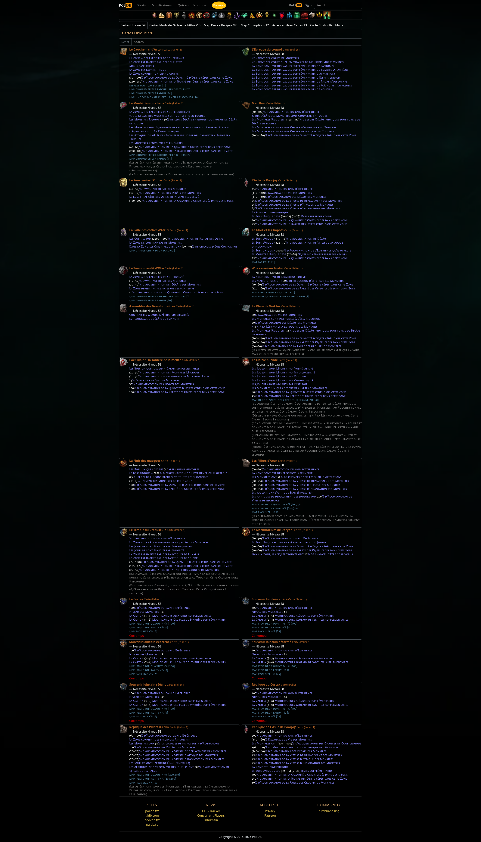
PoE (125, 5)
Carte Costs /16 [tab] (321, 25)
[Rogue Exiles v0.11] (327, 15)
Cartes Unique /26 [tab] (133, 25)
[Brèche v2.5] (282, 15)
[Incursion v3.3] (259, 15)
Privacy (270, 811)
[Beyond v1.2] (304, 15)
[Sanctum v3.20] (169, 15)
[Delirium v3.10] (221, 15)
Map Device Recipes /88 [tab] (220, 25)
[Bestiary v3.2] (267, 15)
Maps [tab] (339, 25)
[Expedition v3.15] (184, 15)
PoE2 (295, 5)
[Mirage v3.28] (154, 15)
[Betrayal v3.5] (244, 15)
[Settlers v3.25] (161, 15)
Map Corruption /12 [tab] (255, 25)
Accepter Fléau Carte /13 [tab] (289, 25)
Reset (125, 42)
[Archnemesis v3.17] (176, 15)
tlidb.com (152, 815)
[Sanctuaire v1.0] (319, 15)
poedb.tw (152, 811)
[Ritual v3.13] (199, 15)
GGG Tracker (211, 811)
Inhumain (211, 820)
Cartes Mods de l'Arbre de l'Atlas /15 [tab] (174, 25)
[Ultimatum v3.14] (191, 15)
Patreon (219, 5)
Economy (199, 5)
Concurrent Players (211, 815)
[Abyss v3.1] (274, 15)
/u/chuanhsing (329, 811)
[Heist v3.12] (206, 15)
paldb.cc (152, 824)
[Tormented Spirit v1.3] (297, 15)
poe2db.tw (152, 820)
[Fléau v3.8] (229, 15)
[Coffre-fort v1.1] (312, 15)
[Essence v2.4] (289, 15)
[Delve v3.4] (252, 15)
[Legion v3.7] (236, 15)
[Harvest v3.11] (214, 15)
